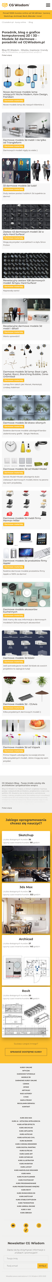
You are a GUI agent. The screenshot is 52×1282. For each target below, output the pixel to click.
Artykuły (26, 1090)
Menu (48, 5)
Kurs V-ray (26, 1209)
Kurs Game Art (26, 1154)
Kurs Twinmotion (26, 1203)
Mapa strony (26, 1100)
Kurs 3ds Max (26, 1118)
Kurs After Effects (26, 1124)
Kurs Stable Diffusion (26, 1200)
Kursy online (26, 1067)
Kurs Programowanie (26, 1183)
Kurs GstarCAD (26, 1157)
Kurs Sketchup (26, 1196)
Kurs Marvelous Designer (26, 1170)
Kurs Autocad (26, 1134)
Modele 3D (26, 1077)
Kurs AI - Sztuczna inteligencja (26, 1121)
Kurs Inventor (26, 1164)
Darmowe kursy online (26, 1080)
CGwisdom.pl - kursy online (14, 22)
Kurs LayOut (26, 1167)
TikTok (26, 1230)
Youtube (13, 1225)
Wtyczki (26, 1071)
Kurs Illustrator (26, 1160)
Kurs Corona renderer (26, 1144)
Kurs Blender (26, 1141)
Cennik (26, 1084)
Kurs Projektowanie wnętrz (26, 1186)
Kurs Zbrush (26, 1213)
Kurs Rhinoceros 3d (26, 1193)
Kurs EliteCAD (26, 1151)
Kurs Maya (26, 1173)
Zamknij (46, 13)
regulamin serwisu (26, 1103)
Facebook (26, 1225)
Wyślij (42, 1266)
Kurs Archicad (26, 1128)
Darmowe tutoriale (26, 1074)
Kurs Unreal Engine (26, 1206)
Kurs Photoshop (26, 1180)
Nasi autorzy (26, 1094)
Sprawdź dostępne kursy (26, 1052)
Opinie (26, 1087)
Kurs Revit (26, 1190)
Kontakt (26, 1107)
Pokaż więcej (7, 55)
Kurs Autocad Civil (26, 1137)
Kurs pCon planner (26, 1177)
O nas (26, 1097)
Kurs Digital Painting (26, 1147)
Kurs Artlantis (26, 1131)
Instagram (38, 1225)
